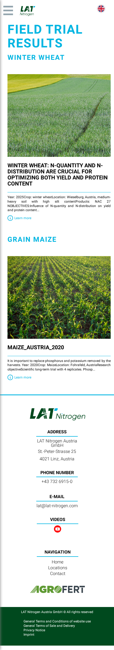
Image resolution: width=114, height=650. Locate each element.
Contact (57, 573)
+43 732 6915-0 (57, 481)
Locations (57, 567)
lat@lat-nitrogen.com (57, 505)
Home (57, 562)
